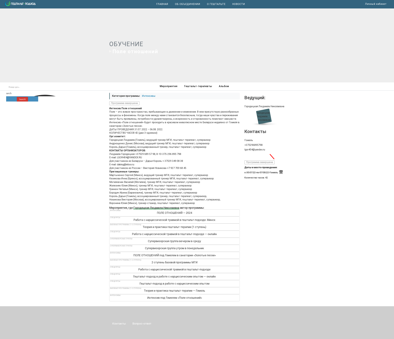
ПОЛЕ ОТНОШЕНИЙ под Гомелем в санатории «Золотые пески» (174, 255)
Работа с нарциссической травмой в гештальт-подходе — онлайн (174, 234)
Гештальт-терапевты (198, 86)
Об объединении (187, 4)
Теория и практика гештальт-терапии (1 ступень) (174, 227)
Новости (238, 4)
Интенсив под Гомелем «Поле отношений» (174, 297)
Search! (22, 99)
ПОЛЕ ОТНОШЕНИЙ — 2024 (174, 212)
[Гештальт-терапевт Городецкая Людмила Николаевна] (265, 116)
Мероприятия (168, 86)
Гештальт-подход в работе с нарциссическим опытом (174, 283)
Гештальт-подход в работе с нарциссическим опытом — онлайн (174, 276)
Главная (162, 4)
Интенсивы (148, 95)
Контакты (119, 323)
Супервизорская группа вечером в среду (174, 241)
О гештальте (216, 4)
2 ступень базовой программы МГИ (174, 262)
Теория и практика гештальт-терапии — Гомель (174, 290)
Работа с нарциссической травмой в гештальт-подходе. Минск (174, 219)
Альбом (224, 86)
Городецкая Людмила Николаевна (156, 207)
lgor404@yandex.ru (254, 149)
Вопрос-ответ (141, 323)
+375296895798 (253, 145)
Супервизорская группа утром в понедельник (174, 248)
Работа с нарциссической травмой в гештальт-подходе (174, 269)
